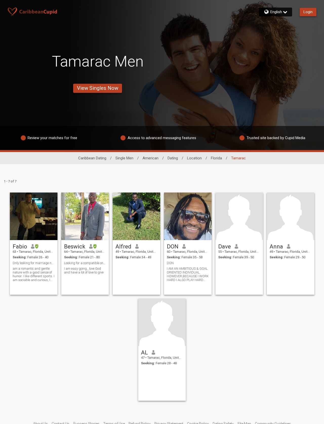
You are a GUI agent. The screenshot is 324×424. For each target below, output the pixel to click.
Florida (216, 158)
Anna (276, 246)
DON (172, 246)
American (150, 158)
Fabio (20, 246)
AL (144, 352)
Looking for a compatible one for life (85, 263)
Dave (224, 246)
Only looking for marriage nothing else (34, 263)
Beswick (74, 246)
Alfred (123, 246)
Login (308, 12)
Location (194, 158)
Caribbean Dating (92, 158)
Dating (173, 158)
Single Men (124, 158)
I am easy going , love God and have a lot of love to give (84, 270)
